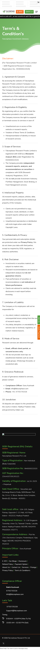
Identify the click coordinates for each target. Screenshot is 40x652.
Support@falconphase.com (16, 610)
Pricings (33, 567)
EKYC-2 (29, 12)
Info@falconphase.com (15, 594)
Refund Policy (7, 564)
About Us (6, 567)
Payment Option (21, 564)
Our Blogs (13, 561)
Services (25, 567)
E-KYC (20, 12)
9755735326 (12, 606)
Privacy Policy (7, 570)
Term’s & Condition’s (22, 570)
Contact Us (16, 567)
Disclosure (22, 561)
